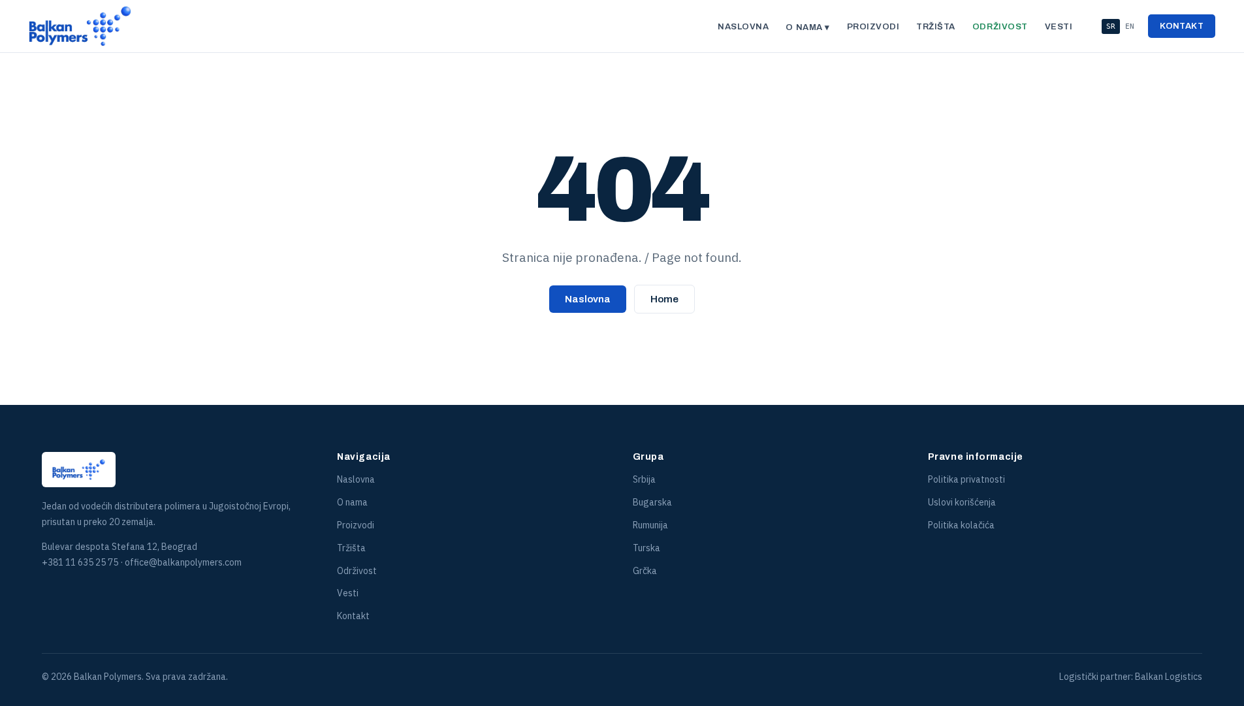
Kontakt (1182, 26)
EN (1129, 26)
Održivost (1000, 26)
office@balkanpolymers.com (183, 562)
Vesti (1059, 26)
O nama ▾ (807, 27)
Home (664, 299)
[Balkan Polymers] (80, 26)
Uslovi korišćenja (962, 502)
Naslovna (743, 26)
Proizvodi (873, 26)
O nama (352, 502)
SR (1110, 26)
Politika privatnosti (966, 479)
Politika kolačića (961, 525)
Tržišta (935, 26)
